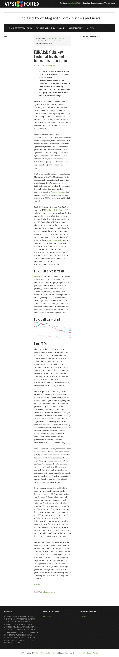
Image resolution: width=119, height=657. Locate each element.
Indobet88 (72, 3)
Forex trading (49, 592)
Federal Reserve (58, 192)
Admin (95, 653)
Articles (83, 616)
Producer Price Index (54, 210)
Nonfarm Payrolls (54, 240)
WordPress (87, 653)
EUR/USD (38, 276)
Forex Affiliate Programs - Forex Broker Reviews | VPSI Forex (21, 4)
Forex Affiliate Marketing (46, 653)
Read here (47, 616)
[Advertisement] (97, 54)
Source (37, 584)
